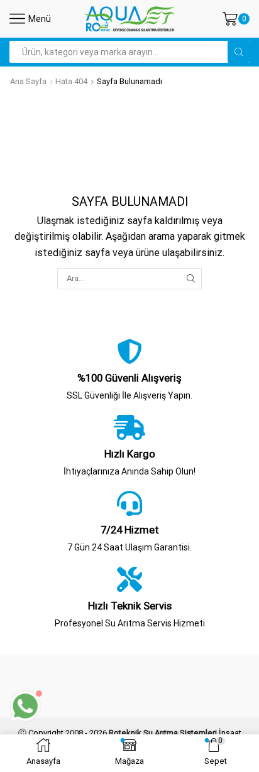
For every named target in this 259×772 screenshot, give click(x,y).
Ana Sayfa (28, 81)
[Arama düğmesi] (239, 52)
